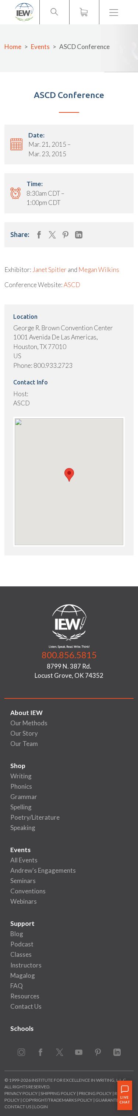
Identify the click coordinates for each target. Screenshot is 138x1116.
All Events (24, 860)
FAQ (16, 986)
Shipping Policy (58, 1093)
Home (12, 46)
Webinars (23, 901)
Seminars (23, 881)
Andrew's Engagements (43, 870)
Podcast (21, 944)
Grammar (23, 797)
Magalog (22, 975)
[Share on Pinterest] (65, 234)
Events (40, 46)
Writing (21, 776)
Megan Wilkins (98, 269)
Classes (21, 954)
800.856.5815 (69, 654)
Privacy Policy (21, 1093)
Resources (24, 996)
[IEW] (24, 12)
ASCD (72, 285)
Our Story (24, 733)
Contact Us (26, 1006)
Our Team (24, 743)
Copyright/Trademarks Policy (57, 1100)
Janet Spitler (49, 269)
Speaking (22, 827)
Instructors (26, 965)
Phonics (21, 786)
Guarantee (108, 1100)
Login (41, 1106)
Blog (16, 934)
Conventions (28, 891)
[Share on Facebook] (39, 234)
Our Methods (28, 723)
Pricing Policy (95, 1093)
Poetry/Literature (35, 817)
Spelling (21, 807)
